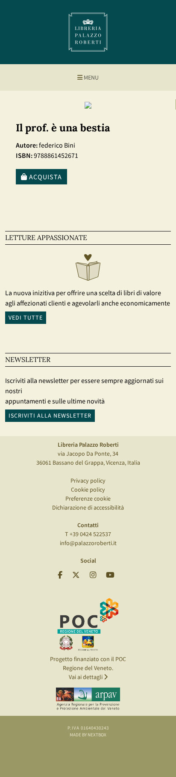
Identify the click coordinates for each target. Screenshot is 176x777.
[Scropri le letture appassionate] (88, 269)
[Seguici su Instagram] (93, 575)
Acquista (44, 176)
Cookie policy (88, 489)
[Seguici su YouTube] (110, 575)
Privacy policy (88, 480)
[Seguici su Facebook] (60, 575)
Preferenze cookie (88, 498)
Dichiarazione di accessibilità (88, 507)
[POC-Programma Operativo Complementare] (88, 624)
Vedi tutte (26, 317)
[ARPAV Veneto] (88, 699)
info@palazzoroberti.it (88, 543)
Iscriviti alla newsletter (50, 415)
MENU (90, 77)
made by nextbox (88, 735)
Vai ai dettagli (86, 677)
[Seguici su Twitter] (76, 575)
